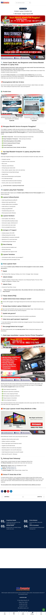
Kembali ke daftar (23, 497)
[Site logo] (5, 2)
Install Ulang (23, 8)
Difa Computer (18, 13)
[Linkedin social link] (11, 491)
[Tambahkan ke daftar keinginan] (21, 96)
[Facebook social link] (2, 491)
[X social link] (5, 491)
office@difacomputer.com (10, 467)
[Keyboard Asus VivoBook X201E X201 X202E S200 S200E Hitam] (34, 105)
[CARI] (30, 2)
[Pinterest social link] (8, 491)
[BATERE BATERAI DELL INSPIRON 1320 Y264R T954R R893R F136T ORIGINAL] (12, 105)
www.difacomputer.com (11, 468)
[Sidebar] (1, 186)
